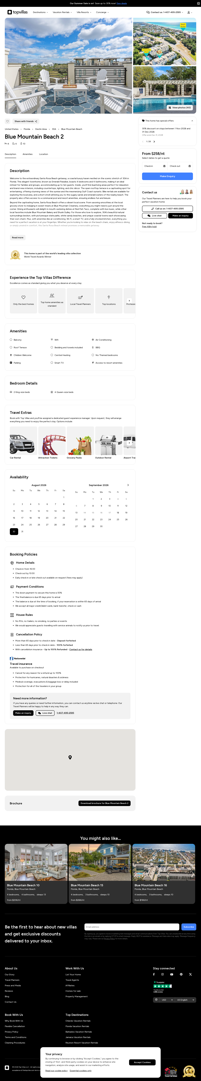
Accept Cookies (142, 1062)
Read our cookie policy (56, 1070)
